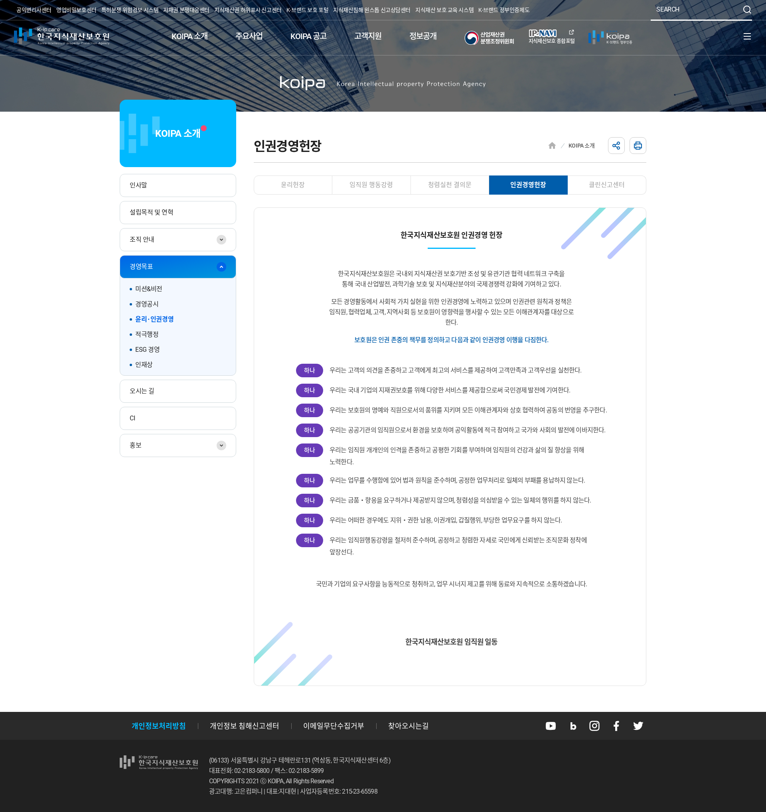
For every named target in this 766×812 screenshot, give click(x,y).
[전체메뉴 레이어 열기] (747, 36)
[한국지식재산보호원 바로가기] (61, 36)
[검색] (747, 9)
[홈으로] (552, 145)
